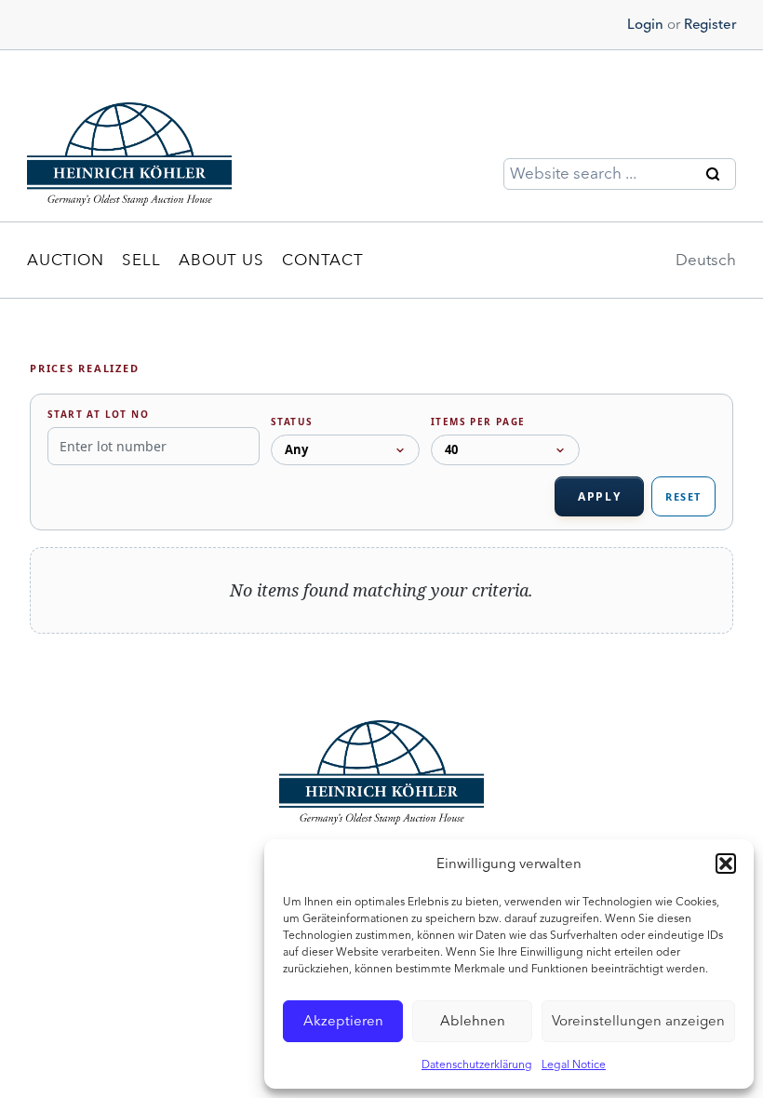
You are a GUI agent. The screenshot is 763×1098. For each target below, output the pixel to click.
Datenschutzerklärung (477, 1064)
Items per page (478, 421)
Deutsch (706, 259)
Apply (599, 496)
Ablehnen (472, 1020)
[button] (725, 863)
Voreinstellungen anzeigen (638, 1020)
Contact (322, 259)
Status (292, 421)
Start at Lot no (98, 414)
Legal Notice (574, 1064)
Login (645, 24)
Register (710, 24)
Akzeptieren (343, 1020)
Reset (683, 496)
